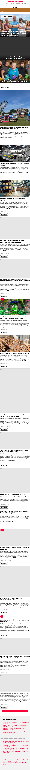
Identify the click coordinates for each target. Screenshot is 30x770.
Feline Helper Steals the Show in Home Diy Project (14, 353)
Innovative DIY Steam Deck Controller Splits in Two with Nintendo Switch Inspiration (15, 657)
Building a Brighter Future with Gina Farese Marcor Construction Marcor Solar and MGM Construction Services (15, 280)
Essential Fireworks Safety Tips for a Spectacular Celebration (14, 620)
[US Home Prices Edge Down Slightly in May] (15, 480)
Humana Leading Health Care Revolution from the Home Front (15, 548)
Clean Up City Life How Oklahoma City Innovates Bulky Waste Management (14, 512)
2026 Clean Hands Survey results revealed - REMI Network (15, 744)
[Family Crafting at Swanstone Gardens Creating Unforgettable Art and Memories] (15, 71)
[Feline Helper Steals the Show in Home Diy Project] (15, 343)
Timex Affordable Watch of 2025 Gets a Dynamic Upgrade (14, 164)
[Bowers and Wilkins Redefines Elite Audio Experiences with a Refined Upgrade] (15, 228)
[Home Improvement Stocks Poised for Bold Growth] (15, 188)
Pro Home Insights (15, 1)
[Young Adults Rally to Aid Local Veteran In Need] (15, 683)
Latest (15, 7)
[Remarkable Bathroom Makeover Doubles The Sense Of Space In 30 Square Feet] (15, 390)
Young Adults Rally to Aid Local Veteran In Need (14, 693)
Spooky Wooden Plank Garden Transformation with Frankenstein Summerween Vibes (14, 317)
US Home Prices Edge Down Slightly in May (12, 494)
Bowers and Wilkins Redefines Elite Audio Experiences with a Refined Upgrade (12, 241)
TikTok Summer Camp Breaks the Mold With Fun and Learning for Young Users (14, 450)
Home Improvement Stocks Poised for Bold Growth (12, 199)
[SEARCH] (28, 10)
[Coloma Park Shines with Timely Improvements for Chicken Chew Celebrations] (15, 108)
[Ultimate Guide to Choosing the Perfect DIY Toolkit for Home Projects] (15, 581)
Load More (15, 711)
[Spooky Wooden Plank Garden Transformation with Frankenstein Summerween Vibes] (15, 307)
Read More (4, 143)
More (10, 137)
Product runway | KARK (8, 733)
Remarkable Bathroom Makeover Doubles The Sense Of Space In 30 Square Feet (13, 415)
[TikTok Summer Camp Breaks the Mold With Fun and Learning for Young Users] (15, 440)
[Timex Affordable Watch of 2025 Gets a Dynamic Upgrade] (15, 153)
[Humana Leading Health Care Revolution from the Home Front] (15, 537)
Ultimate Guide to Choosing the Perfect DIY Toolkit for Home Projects (13, 599)
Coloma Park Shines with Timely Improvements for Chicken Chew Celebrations (14, 128)
